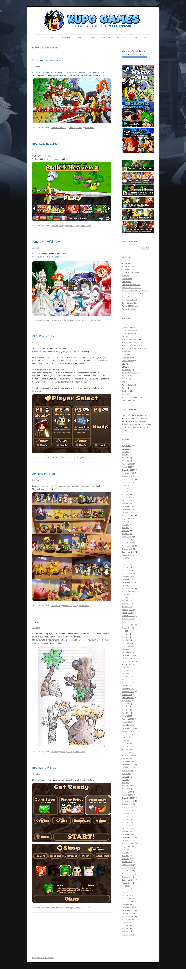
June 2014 (125, 889)
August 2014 (126, 883)
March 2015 (126, 862)
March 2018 (126, 752)
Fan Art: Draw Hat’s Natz (131, 285)
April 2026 (125, 458)
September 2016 (128, 807)
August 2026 (126, 446)
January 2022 (127, 613)
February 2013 (127, 934)
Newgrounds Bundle (130, 300)
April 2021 (125, 640)
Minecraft (125, 376)
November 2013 (128, 910)
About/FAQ (49, 37)
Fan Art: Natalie (128, 266)
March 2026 (126, 461)
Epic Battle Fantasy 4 (58, 128)
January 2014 (127, 904)
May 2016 (125, 819)
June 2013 (125, 925)
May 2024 (125, 528)
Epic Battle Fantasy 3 (130, 339)
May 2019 (125, 710)
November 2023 (128, 546)
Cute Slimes (126, 269)
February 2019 (127, 719)
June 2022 (125, 597)
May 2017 (125, 783)
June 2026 (125, 452)
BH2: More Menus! (44, 767)
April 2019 (125, 713)
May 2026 (125, 455)
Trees (35, 621)
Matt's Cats (126, 370)
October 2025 (127, 476)
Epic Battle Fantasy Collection (133, 348)
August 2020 (126, 664)
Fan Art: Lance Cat (129, 309)
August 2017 (126, 773)
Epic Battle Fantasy (141, 418)
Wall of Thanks (122, 37)
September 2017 (128, 770)
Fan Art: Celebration (129, 263)
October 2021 (127, 622)
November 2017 (128, 764)
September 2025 (128, 479)
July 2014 (125, 886)
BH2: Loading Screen (45, 143)
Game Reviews (127, 360)
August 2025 (126, 482)
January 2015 (127, 868)
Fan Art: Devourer (128, 297)
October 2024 (127, 512)
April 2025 (125, 494)
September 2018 (128, 734)
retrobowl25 (126, 415)
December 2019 (128, 688)
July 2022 (125, 594)
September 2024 (128, 515)
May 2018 (125, 746)
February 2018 (127, 755)
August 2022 (126, 591)
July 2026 (125, 449)
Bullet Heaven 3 (128, 333)
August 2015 (126, 846)
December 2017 (128, 761)
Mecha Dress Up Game (130, 373)
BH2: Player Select (44, 336)
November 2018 (128, 728)
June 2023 (125, 561)
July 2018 (125, 740)
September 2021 (128, 625)
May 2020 (125, 673)
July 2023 (125, 558)
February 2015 (127, 865)
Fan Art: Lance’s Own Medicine (133, 272)
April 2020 (125, 676)
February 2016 (127, 828)
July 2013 (125, 922)
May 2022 (125, 600)
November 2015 (128, 837)
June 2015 (125, 852)
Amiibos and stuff (43, 474)
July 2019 (125, 704)
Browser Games (65, 37)
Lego (124, 367)
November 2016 (128, 801)
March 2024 (126, 534)
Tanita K (62, 254)
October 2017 (127, 767)
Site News (125, 391)
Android (125, 324)
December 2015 (128, 834)
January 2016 (127, 831)
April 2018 (125, 749)
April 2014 (125, 895)
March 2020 (126, 679)
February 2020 (127, 682)
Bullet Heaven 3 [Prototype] (140, 424)
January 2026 (127, 467)
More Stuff (106, 37)
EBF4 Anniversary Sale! (47, 60)
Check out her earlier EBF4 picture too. (48, 257)
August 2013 (126, 919)
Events (124, 351)
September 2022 (128, 588)
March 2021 (126, 643)
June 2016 (125, 816)
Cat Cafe (125, 336)
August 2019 (126, 701)
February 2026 (127, 464)
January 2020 (127, 685)
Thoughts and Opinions (131, 397)
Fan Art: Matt (127, 278)
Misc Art (125, 379)
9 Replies (35, 342)
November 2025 (128, 473)
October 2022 (127, 585)
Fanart (93, 37)
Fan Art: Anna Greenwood (131, 288)
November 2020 (128, 655)
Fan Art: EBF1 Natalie (130, 306)
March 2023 (126, 570)
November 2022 (128, 582)
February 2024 (127, 537)
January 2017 (127, 795)
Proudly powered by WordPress (43, 958)
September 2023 (128, 552)
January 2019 (127, 722)
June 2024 (125, 524)
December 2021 (128, 616)
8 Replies (35, 480)
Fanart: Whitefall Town (46, 241)
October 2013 (127, 913)
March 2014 (126, 898)
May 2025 (125, 491)
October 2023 (127, 549)
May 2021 (125, 637)
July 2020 (125, 667)
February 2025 (127, 500)
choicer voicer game (129, 427)
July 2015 (125, 849)
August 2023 (126, 555)
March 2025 (126, 497)
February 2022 (127, 610)
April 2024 (125, 531)
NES (123, 382)
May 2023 (125, 564)
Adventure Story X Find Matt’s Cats (135, 291)
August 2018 (126, 737)
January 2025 (127, 503)
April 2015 (125, 859)
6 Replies (35, 150)
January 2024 (127, 540)
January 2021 (127, 649)
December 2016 (128, 798)
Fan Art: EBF (126, 282)
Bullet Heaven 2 (57, 225)
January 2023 (127, 576)
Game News (126, 357)
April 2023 (125, 567)
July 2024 (125, 521)
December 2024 (128, 506)
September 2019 (128, 698)
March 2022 (126, 606)
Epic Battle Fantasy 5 (130, 345)
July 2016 (125, 813)
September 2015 (128, 843)
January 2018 (127, 758)
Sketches (81, 37)
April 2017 (125, 786)
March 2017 (126, 789)
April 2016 (125, 822)
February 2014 (127, 901)
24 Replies (36, 628)
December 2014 (128, 871)
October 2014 (127, 877)
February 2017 (127, 792)
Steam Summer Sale (129, 303)
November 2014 (128, 874)
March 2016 (126, 825)
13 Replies (36, 774)
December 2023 (128, 543)
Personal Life (55, 606)
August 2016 (126, 810)
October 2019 (127, 695)
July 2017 (125, 777)
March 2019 (126, 716)
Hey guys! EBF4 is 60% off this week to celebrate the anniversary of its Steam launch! (68, 72)
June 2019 (125, 707)
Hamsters (125, 275)
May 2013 (125, 928)
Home (37, 37)
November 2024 (128, 509)
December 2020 (128, 652)
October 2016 (127, 804)
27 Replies (36, 66)
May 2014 (125, 892)
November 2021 (128, 619)
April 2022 (125, 603)
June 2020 (125, 670)
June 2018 (125, 743)
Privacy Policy (140, 37)
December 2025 (128, 470)
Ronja (124, 388)
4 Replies (35, 248)
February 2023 (127, 573)
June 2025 (125, 488)
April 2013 (125, 931)
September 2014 (128, 880)
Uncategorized (127, 400)
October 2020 (127, 658)
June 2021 (125, 634)
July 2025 (125, 485)
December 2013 (128, 907)
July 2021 (125, 631)
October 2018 (127, 731)
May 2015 (125, 855)
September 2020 (128, 661)
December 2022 (128, 579)
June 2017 (125, 780)
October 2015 (127, 840)
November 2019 (128, 691)
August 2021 (126, 628)
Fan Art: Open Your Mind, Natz (133, 294)
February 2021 (127, 646)
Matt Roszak (89, 128)
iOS (123, 364)
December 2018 (128, 725)
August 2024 (126, 518)
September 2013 (128, 916)
